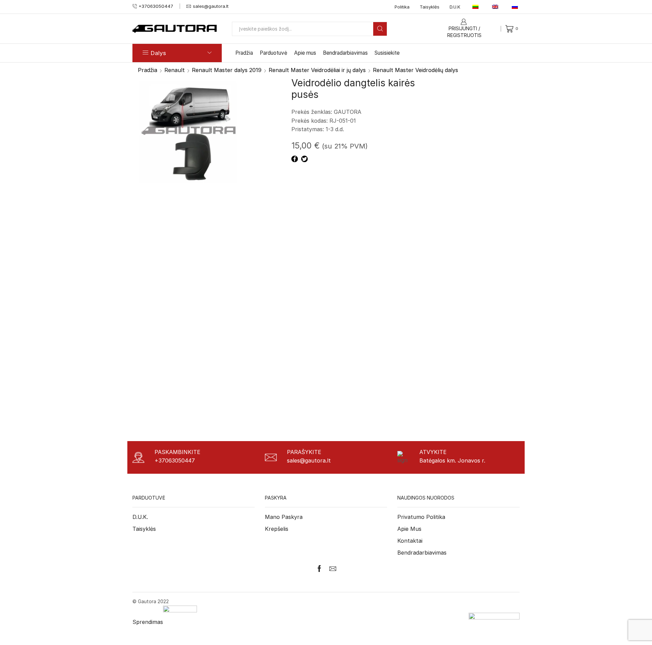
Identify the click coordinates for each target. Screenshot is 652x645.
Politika (402, 7)
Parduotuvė (273, 53)
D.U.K (455, 7)
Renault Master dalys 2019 (226, 70)
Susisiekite (387, 53)
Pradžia (244, 53)
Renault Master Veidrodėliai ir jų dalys (317, 70)
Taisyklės (429, 7)
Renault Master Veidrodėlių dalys (415, 70)
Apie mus (305, 53)
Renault (174, 70)
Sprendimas (147, 621)
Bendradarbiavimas (345, 53)
